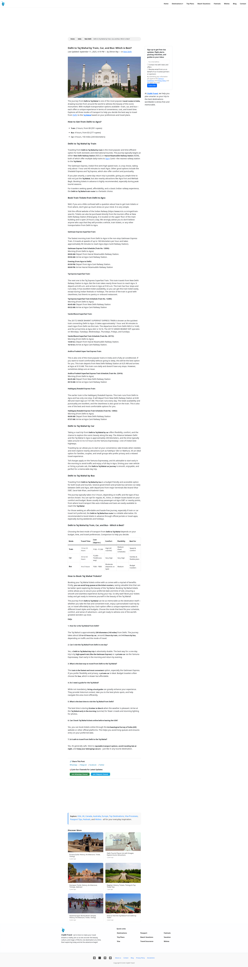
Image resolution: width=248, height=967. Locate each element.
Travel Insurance (146, 941)
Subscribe (152, 85)
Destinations (122, 933)
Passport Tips (76, 819)
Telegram (83, 765)
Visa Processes (131, 816)
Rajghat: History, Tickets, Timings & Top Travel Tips (121, 886)
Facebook (92, 765)
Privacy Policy (161, 81)
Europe (105, 816)
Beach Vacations (204, 4)
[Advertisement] (58, 21)
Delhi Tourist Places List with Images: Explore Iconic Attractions (120, 854)
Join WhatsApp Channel (80, 774)
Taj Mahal (87, 115)
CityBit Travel (152, 93)
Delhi (75, 115)
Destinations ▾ (177, 4)
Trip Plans (190, 4)
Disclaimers (151, 958)
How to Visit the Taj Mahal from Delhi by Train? (121, 917)
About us (118, 958)
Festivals (217, 4)
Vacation (167, 937)
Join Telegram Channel (100, 774)
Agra (107, 158)
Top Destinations (116, 816)
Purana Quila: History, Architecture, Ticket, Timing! (84, 855)
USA (79, 816)
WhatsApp (73, 765)
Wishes (226, 4)
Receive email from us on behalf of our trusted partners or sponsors (158, 71)
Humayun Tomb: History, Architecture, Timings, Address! (83, 886)
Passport (143, 933)
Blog (234, 4)
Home (166, 4)
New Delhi (127, 51)
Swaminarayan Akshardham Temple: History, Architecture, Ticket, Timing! (82, 917)
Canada (88, 816)
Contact (243, 4)
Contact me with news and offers (157, 66)
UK (83, 816)
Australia (97, 816)
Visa (118, 941)
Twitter (101, 765)
